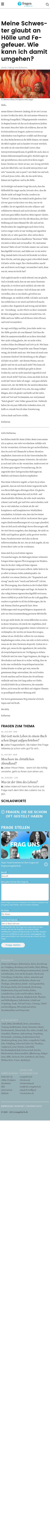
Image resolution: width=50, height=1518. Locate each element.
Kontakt (20, 1106)
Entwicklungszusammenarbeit (27, 970)
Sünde (24, 1027)
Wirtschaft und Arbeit (26, 1006)
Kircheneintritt (7, 1030)
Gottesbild (29, 1046)
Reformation (24, 1000)
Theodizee (38, 1043)
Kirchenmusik (24, 987)
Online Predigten (8, 1080)
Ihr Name (5, 910)
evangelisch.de (26, 1076)
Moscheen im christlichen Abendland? (17, 761)
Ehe (28, 1030)
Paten (41, 1056)
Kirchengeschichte (9, 987)
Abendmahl (17, 1023)
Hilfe (46, 864)
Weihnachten (7, 1060)
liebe (25, 1040)
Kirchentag (36, 987)
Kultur (33, 990)
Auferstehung (26, 1033)
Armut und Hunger (9, 963)
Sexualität (5, 1033)
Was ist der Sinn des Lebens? (19, 781)
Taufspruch (6, 1046)
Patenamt (32, 1027)
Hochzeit (15, 1056)
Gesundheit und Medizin (18, 980)
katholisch (29, 1056)
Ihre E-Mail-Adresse (9, 919)
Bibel (37, 967)
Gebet (33, 1030)
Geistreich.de (6, 1090)
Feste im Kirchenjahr (24, 973)
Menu (2, 4)
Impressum (7, 1106)
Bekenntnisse (24, 963)
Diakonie (5, 970)
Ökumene (15, 1033)
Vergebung (38, 1033)
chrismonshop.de (27, 1083)
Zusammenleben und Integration (15, 1010)
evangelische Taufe (36, 1040)
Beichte (37, 1050)
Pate (22, 1056)
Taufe (14, 1003)
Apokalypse (25, 1060)
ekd (36, 1056)
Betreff (4, 872)
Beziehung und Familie (24, 967)
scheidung (17, 1036)
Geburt (27, 977)
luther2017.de (7, 1076)
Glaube (4, 67)
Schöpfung (10, 1043)
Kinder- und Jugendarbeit (33, 983)
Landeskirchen (7, 993)
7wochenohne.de (27, 1093)
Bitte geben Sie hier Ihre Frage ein (14, 881)
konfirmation (15, 1027)
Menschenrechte (8, 997)
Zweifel (39, 1030)
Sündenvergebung (9, 1040)
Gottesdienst (15, 983)
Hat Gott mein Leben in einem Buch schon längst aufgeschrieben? (24, 738)
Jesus (20, 1040)
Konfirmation (7, 990)
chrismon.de (25, 1080)
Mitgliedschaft (30, 997)
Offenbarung (34, 1053)
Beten (33, 963)
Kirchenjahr (6, 1036)
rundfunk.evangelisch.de (30, 1086)
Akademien (6, 1083)
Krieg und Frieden (21, 990)
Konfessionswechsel (31, 1036)
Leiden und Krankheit (24, 993)
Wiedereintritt (7, 1053)
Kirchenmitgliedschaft (10, 1050)
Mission (20, 997)
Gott (3, 1043)
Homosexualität (21, 1053)
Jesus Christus (18, 1046)
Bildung (44, 967)
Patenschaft (20, 1030)
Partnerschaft (27, 1050)
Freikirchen (18, 977)
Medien (38, 993)
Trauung (36, 1003)
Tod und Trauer (24, 1003)
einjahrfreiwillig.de (28, 1090)
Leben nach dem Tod (24, 1043)
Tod (45, 1030)
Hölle (8, 1056)
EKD (11, 970)
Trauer (17, 1060)
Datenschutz (34, 1106)
